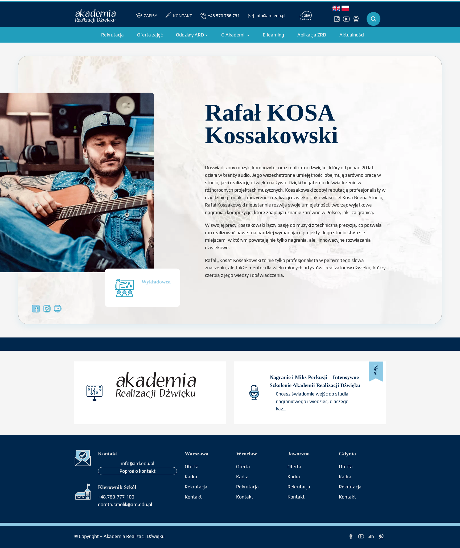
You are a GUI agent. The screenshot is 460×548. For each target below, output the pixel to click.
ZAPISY (150, 15)
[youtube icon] (346, 19)
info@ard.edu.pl (270, 15)
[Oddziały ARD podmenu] (206, 35)
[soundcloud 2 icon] (371, 536)
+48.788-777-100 (116, 497)
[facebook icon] (351, 536)
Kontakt (296, 497)
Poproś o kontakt (137, 471)
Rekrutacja (196, 486)
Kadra (191, 476)
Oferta (192, 466)
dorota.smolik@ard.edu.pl (125, 504)
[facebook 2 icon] (336, 19)
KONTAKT (182, 15)
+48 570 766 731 (224, 15)
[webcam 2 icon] (356, 19)
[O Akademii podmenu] (248, 35)
